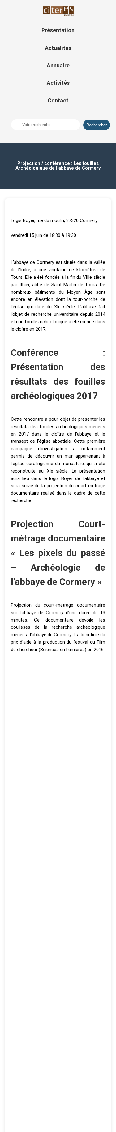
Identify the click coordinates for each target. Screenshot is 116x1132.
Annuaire (58, 65)
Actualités (58, 48)
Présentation (58, 30)
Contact (58, 100)
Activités (58, 82)
